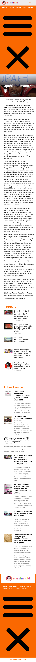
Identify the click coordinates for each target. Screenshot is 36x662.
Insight (18, 7)
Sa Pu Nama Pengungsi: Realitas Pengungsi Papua (21, 339)
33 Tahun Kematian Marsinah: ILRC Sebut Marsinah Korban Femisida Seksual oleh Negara (22, 488)
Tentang (4, 586)
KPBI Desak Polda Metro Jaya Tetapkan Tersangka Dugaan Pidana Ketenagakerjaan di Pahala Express (23, 459)
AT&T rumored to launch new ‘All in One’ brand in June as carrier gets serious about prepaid (17, 440)
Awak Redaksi (13, 586)
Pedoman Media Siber (21, 588)
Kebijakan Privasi (7, 588)
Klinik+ (30, 7)
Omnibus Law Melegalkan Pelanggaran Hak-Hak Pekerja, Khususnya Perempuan (22, 395)
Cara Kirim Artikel (24, 586)
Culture (11, 7)
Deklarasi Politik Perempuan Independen (23, 418)
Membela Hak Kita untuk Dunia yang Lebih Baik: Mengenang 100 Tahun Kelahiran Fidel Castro (23, 328)
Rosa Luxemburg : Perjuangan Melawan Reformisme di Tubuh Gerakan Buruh (22, 365)
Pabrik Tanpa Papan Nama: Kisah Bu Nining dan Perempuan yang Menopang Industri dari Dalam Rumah (22, 353)
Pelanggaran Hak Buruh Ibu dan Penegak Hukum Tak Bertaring (23, 513)
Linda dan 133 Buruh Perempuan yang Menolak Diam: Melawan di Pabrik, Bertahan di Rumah (21, 314)
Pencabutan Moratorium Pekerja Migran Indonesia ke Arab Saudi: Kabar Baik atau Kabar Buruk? (23, 538)
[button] (30, 2)
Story (24, 7)
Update (4, 7)
